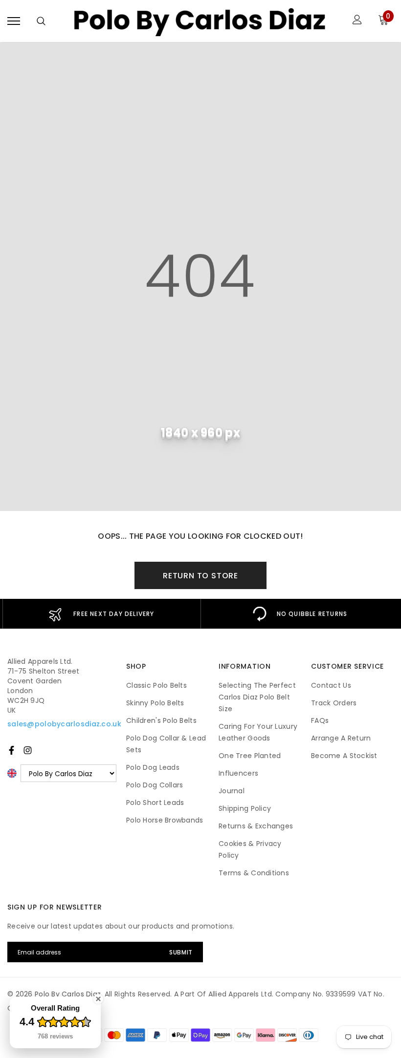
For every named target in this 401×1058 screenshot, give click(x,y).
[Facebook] (11, 750)
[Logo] (199, 21)
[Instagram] (27, 750)
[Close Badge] (98, 999)
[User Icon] (357, 21)
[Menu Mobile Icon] (13, 21)
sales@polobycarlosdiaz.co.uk (64, 724)
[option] (101, 614)
